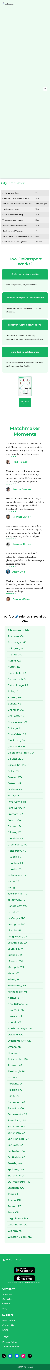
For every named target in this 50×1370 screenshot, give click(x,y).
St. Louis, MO (15, 1175)
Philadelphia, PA (18, 1059)
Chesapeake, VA (17, 722)
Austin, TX (14, 666)
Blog (4, 1308)
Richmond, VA (16, 1102)
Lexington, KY (16, 924)
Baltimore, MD (17, 679)
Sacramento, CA (17, 1114)
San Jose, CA (15, 1144)
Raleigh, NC (15, 1089)
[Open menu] (45, 89)
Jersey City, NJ (17, 899)
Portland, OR (15, 1083)
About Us (7, 1294)
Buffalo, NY (14, 703)
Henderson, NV (17, 850)
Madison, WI (15, 961)
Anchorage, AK (17, 642)
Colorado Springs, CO (21, 752)
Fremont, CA (15, 813)
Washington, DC (18, 1224)
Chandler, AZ (16, 709)
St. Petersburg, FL (19, 1181)
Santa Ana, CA (16, 1151)
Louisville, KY (15, 948)
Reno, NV (13, 1095)
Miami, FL (14, 979)
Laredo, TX (14, 912)
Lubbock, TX (15, 954)
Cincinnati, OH (16, 740)
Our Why (7, 1299)
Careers (6, 1303)
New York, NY (16, 1010)
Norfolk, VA (14, 1022)
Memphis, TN (16, 967)
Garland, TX (15, 826)
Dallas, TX (13, 771)
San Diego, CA (16, 1132)
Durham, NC (15, 789)
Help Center (8, 1320)
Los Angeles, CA (17, 942)
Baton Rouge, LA (18, 685)
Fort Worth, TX (16, 807)
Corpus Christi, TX (18, 764)
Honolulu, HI (15, 863)
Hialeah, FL (14, 856)
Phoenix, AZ (15, 1065)
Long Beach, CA (17, 936)
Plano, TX (13, 1077)
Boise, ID (13, 691)
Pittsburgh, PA (17, 1071)
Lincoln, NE (15, 930)
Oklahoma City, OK (19, 1040)
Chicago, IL (14, 728)
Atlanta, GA (15, 654)
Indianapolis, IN (17, 875)
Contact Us (8, 1325)
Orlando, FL (15, 1053)
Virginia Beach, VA (19, 1218)
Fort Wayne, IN (17, 801)
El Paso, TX (14, 795)
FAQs (5, 1330)
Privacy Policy (9, 1342)
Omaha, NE (15, 1046)
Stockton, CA (16, 1187)
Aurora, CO (14, 660)
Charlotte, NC (16, 715)
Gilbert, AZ (14, 832)
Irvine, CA (13, 881)
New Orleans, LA (18, 1003)
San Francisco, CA (18, 1138)
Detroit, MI (14, 783)
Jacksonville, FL (17, 893)
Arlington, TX (15, 648)
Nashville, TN (15, 997)
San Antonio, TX (17, 1126)
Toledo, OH (14, 1200)
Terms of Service (11, 1346)
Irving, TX (13, 887)
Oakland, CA (15, 1034)
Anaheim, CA (16, 636)
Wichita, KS (15, 1230)
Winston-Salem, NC (20, 1236)
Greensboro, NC (17, 844)
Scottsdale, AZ (16, 1157)
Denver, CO (15, 777)
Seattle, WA (15, 1163)
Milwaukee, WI (17, 985)
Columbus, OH (16, 758)
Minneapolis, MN (18, 991)
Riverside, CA (16, 1108)
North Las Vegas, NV (20, 1028)
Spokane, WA (16, 1169)
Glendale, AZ (15, 838)
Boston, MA (15, 697)
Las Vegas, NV (16, 918)
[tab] (25, 280)
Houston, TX (15, 869)
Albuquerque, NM (19, 630)
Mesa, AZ (13, 973)
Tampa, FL (14, 1193)
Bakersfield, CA (17, 673)
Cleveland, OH (16, 746)
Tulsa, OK (13, 1212)
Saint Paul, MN (17, 1120)
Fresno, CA (14, 820)
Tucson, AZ (14, 1206)
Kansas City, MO (17, 905)
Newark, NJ (15, 1016)
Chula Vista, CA (17, 734)
